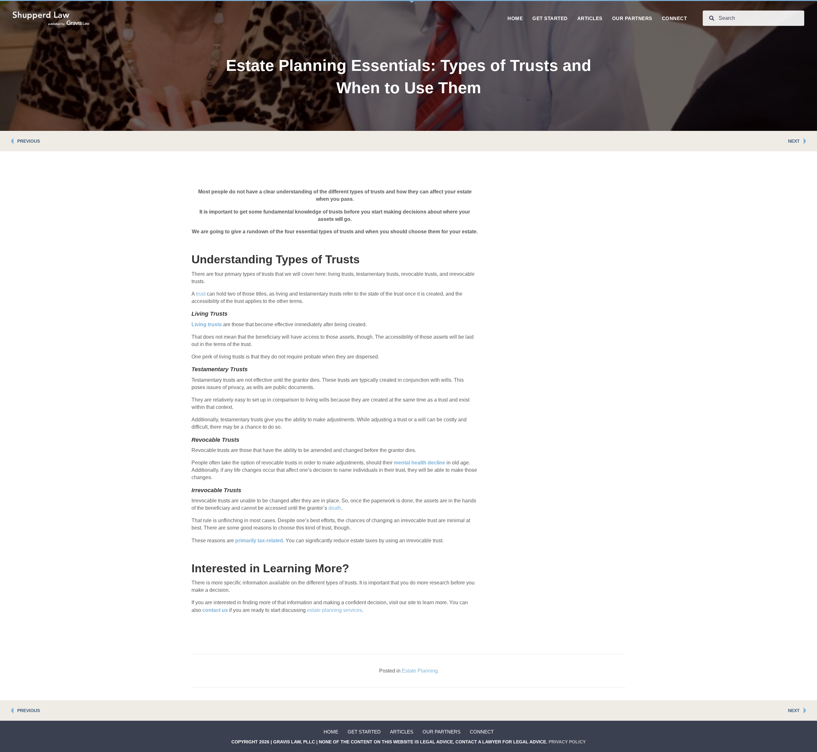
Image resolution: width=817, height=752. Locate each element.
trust (201, 294)
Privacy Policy (567, 741)
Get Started (364, 731)
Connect (482, 731)
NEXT (794, 141)
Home (331, 731)
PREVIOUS (28, 141)
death (334, 508)
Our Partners (442, 731)
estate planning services (334, 610)
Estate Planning (420, 670)
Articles (401, 731)
